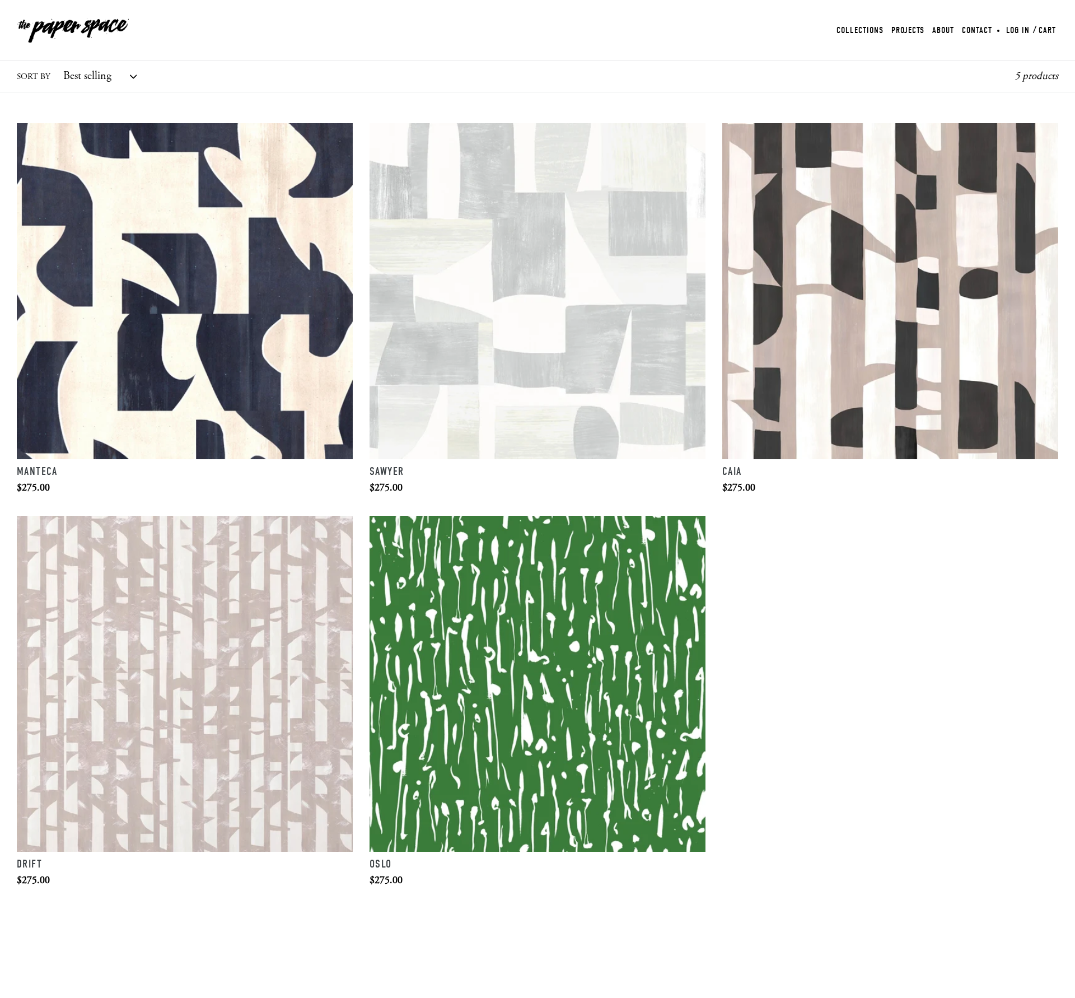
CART (1047, 30)
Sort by (33, 77)
